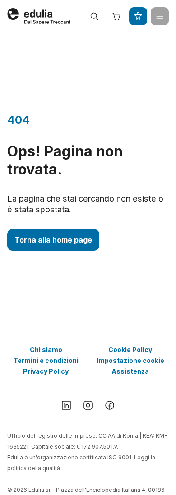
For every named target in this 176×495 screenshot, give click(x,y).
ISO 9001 (119, 457)
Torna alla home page (53, 239)
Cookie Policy (130, 349)
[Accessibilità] (138, 16)
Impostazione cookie (130, 360)
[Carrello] (116, 16)
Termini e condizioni (46, 360)
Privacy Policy (46, 371)
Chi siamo (46, 349)
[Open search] (94, 16)
